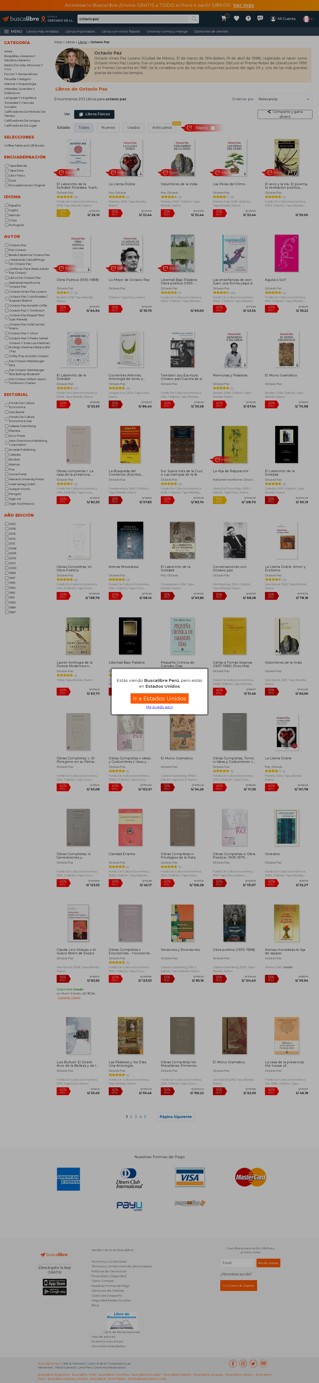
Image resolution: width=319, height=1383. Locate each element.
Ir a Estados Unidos (159, 698)
